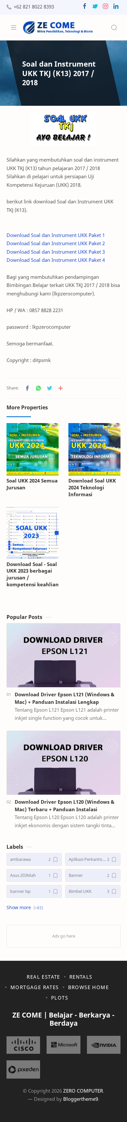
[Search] (114, 27)
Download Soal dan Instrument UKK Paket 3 (56, 251)
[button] (84, 8)
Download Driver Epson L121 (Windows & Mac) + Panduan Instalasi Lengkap (64, 698)
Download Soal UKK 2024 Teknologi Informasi (92, 487)
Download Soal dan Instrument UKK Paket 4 (56, 260)
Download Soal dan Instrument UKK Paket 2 (56, 243)
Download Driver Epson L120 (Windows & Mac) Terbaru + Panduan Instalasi (64, 805)
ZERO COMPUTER (83, 1090)
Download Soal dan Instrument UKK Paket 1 (56, 235)
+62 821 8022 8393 (34, 7)
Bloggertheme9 (80, 1099)
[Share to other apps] (60, 388)
